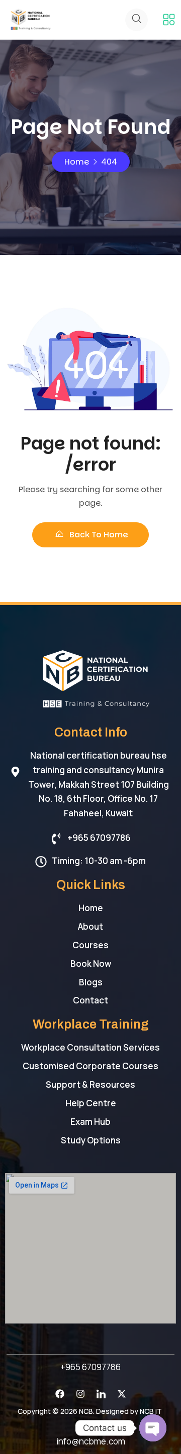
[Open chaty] (152, 1427)
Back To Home (97, 534)
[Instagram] (80, 1394)
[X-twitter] (122, 1394)
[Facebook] (60, 1394)
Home (76, 162)
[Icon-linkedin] (101, 1394)
